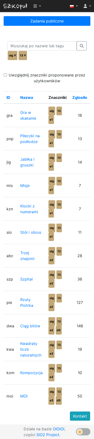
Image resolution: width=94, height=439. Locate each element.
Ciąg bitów (30, 325)
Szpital (26, 279)
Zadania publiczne (47, 21)
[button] (74, 6)
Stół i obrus (30, 232)
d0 (58, 330)
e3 (51, 353)
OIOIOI (58, 428)
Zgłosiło (79, 97)
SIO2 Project (47, 434)
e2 (51, 260)
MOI (23, 396)
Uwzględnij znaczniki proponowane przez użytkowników (47, 78)
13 (59, 111)
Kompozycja (31, 372)
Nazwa (26, 97)
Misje (25, 185)
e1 (51, 119)
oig (52, 111)
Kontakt (80, 416)
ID (8, 97)
